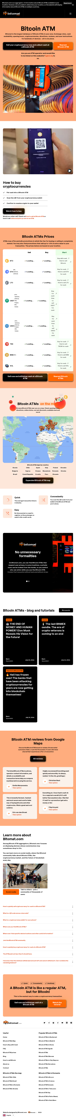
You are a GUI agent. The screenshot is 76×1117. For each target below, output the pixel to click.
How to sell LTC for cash (63, 284)
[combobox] (8, 1115)
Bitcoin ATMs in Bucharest (48, 1037)
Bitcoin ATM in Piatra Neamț (48, 1096)
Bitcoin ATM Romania (46, 1085)
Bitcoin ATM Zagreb (46, 1049)
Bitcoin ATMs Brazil (9, 1081)
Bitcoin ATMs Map (9, 1041)
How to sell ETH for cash (63, 273)
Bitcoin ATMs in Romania (11, 1085)
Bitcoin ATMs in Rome (46, 1045)
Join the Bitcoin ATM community (14, 940)
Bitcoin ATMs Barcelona (47, 1064)
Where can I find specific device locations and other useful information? (28, 933)
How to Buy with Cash (10, 1045)
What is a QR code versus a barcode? (16, 913)
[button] (67, 3)
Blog (4, 1056)
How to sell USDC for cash (53, 329)
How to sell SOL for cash (63, 367)
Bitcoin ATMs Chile (9, 1077)
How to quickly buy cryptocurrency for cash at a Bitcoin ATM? (24, 947)
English (9, 1115)
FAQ (4, 1049)
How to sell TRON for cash (63, 345)
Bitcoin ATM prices (9, 1052)
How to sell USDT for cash (53, 304)
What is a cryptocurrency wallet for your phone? (19, 920)
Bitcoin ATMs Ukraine (10, 1089)
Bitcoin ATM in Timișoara (47, 1089)
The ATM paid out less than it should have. (17, 954)
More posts (66, 610)
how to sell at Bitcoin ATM (35, 216)
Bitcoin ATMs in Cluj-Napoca (48, 1060)
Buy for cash (61, 269)
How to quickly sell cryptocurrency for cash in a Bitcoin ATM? (24, 906)
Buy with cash (62, 258)
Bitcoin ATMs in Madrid (47, 1041)
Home (5, 1037)
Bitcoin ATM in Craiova (46, 1081)
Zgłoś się (49, 56)
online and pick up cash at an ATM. (22, 218)
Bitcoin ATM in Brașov (46, 1077)
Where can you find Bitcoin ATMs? (15, 927)
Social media (11, 892)
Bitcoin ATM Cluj (44, 1092)
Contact (6, 1068)
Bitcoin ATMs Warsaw (46, 1056)
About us (6, 1064)
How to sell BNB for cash (63, 356)
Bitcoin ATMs (43, 1052)
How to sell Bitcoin (63, 262)
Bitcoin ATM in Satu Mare (47, 1100)
